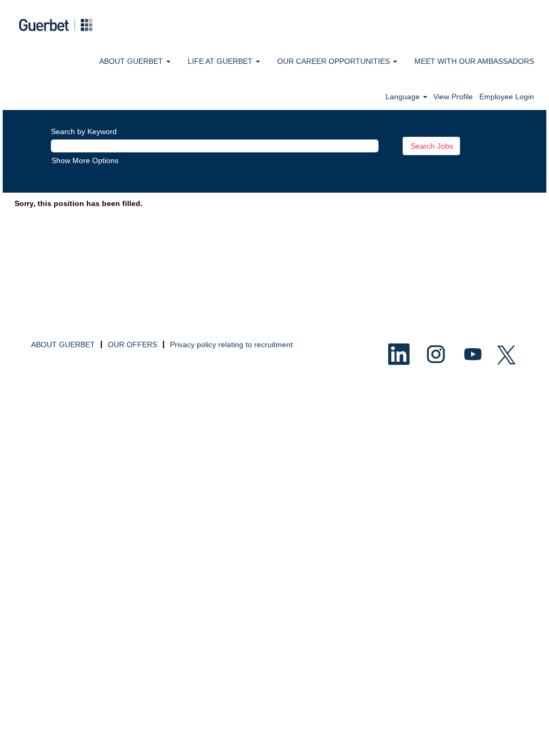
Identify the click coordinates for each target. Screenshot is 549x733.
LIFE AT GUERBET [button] (221, 61)
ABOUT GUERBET (63, 344)
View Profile (453, 96)
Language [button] (403, 96)
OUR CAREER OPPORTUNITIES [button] (334, 61)
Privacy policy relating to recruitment (231, 344)
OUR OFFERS (132, 344)
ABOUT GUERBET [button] (132, 61)
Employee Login (506, 96)
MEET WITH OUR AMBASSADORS (474, 61)
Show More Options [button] (84, 160)
